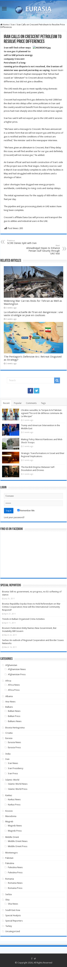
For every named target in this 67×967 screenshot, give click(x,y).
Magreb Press (15, 830)
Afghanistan (11, 665)
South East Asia (12, 910)
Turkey (8, 926)
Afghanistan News (17, 669)
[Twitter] (36, 390)
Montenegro (11, 852)
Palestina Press (15, 872)
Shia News (13, 904)
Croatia (9, 733)
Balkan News (14, 711)
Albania (9, 696)
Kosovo (9, 811)
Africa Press (14, 690)
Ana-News (10, 701)
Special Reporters (14, 920)
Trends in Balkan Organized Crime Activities (23, 619)
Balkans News (14, 721)
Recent (6, 403)
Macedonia (10, 816)
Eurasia (8, 738)
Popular (18, 403)
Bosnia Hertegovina (15, 727)
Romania (9, 879)
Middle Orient (12, 837)
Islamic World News (17, 784)
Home (5, 24)
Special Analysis (13, 915)
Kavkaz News (14, 799)
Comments (31, 403)
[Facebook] (30, 390)
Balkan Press (14, 716)
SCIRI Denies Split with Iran (22, 241)
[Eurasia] (33, 9)
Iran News (13, 763)
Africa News (14, 685)
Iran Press (13, 773)
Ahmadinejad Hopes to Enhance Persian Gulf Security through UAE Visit (43, 249)
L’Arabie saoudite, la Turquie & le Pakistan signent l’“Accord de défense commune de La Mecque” (41, 413)
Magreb (9, 821)
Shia (7, 899)
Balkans (9, 707)
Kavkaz (8, 795)
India (7, 753)
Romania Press (15, 888)
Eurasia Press (14, 747)
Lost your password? (14, 517)
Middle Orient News (17, 841)
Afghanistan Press (17, 674)
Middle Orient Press (17, 846)
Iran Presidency (15, 768)
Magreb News (15, 825)
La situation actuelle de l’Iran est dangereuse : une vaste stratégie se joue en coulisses (33, 314)
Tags (43, 403)
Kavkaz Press (14, 804)
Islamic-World (12, 779)
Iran (13, 24)
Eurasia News (14, 742)
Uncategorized (12, 931)
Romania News (15, 883)
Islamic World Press (17, 789)
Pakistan (9, 858)
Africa (8, 680)
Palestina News (15, 867)
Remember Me (27, 510)
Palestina (9, 863)
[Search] (57, 380)
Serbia (8, 894)
